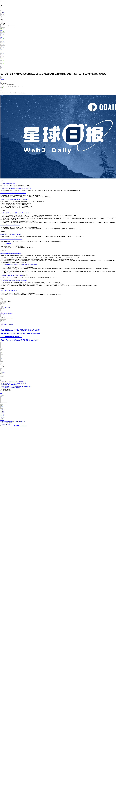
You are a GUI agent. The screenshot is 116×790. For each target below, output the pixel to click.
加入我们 (2, 412)
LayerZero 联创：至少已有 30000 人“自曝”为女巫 (10, 234)
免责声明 (2, 420)
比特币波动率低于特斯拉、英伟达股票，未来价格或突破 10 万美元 (14, 212)
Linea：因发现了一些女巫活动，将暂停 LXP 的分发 (11, 239)
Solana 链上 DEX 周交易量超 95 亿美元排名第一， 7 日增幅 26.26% (14, 199)
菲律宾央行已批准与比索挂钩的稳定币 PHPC (10, 225)
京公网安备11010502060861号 (20, 425)
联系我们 (2, 411)
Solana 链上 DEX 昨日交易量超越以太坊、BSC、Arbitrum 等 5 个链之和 (15, 188)
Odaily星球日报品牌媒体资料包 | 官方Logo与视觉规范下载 (12, 421)
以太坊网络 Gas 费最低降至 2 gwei (7, 183)
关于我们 (2, 409)
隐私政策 (2, 418)
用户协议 (2, 417)
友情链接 (2, 414)
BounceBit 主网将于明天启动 (6, 243)
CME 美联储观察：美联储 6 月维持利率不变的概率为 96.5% (13, 193)
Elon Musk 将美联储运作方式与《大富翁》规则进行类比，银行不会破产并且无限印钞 (18, 264)
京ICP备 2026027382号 (5, 424)
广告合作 (2, 415)
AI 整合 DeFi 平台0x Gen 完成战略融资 (8, 290)
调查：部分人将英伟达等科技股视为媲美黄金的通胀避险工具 (13, 280)
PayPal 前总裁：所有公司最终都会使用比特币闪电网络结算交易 (14, 275)
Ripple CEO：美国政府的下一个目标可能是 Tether (10, 253)
